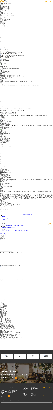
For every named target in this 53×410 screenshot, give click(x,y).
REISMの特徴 (17, 1)
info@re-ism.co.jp (24, 301)
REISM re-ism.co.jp (3, 330)
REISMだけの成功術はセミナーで (5, 27)
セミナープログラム (3, 10)
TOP (0, 5)
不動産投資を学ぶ (22, 1)
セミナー (24, 393)
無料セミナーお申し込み (2, 12)
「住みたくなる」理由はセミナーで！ (5, 49)
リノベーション (25, 388)
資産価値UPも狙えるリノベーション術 (6, 7)
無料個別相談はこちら (3, 235)
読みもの (34, 1)
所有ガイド (32, 389)
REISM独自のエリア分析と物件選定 (5, 8)
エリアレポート (33, 394)
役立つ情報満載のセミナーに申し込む (5, 165)
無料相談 (24, 395)
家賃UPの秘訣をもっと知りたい (5, 72)
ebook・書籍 (25, 394)
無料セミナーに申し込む (3, 20)
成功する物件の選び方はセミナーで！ (5, 139)
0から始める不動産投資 (34, 388)
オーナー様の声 (39, 1)
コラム (32, 393)
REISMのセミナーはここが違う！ (5, 9)
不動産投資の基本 (29, 1)
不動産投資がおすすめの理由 (4, 6)
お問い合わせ (48, 392)
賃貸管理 (24, 389)
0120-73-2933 (48, 1)
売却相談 (43, 1)
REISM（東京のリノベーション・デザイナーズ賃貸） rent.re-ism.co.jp (10, 332)
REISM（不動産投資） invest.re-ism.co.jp (6, 331)
